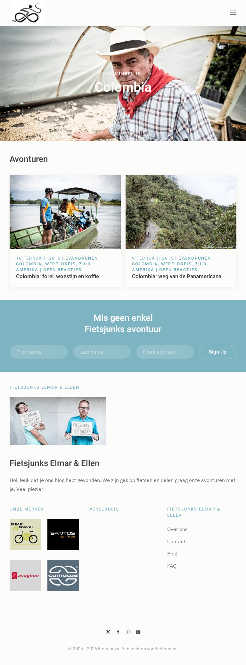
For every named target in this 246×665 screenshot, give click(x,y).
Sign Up (217, 352)
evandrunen (81, 258)
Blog (172, 553)
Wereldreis (60, 264)
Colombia (29, 264)
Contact (176, 541)
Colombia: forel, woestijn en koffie (57, 276)
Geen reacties (62, 270)
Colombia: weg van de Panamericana (176, 276)
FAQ (171, 565)
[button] (233, 13)
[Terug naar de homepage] (27, 13)
